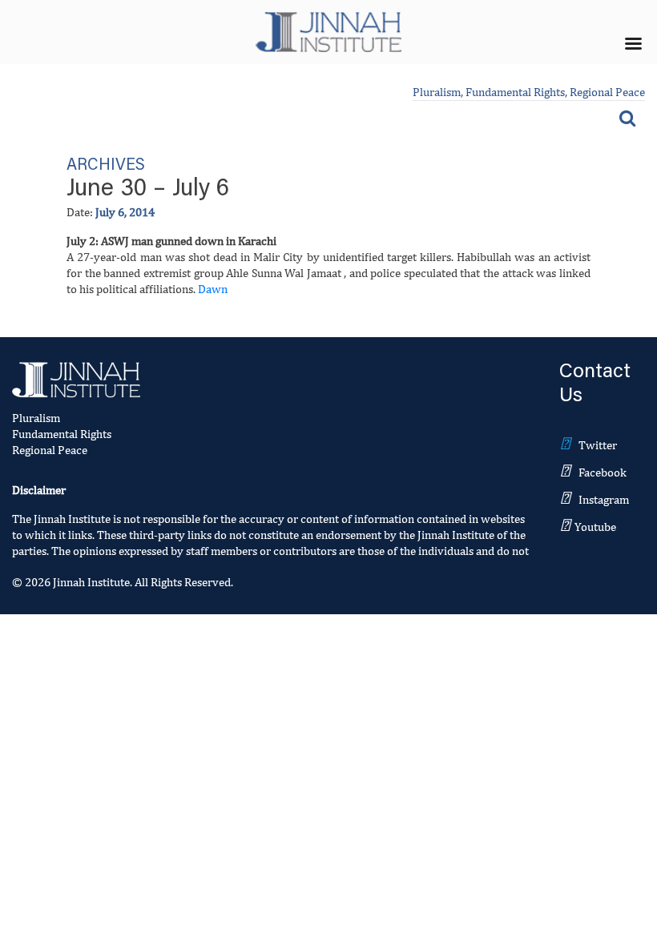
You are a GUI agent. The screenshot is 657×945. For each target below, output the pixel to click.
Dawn (213, 289)
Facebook (602, 472)
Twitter (597, 445)
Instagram (603, 499)
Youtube (595, 526)
